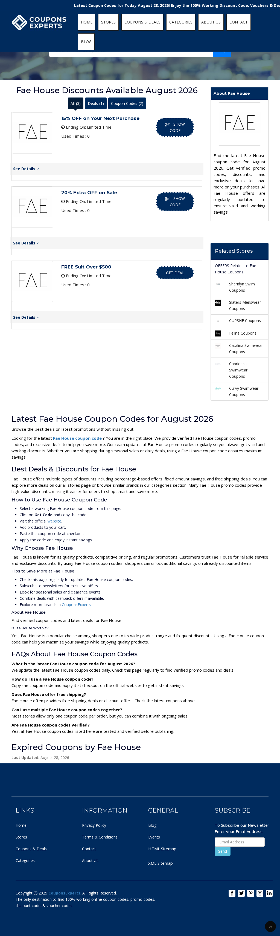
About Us (90, 860)
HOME (86, 22)
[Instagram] (259, 893)
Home (21, 825)
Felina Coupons (242, 333)
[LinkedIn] (269, 893)
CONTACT (238, 22)
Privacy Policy (94, 825)
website (54, 521)
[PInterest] (250, 893)
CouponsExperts (76, 604)
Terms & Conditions (100, 837)
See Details (24, 168)
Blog (152, 825)
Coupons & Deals (31, 848)
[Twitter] (241, 893)
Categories (25, 860)
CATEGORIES (180, 22)
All (76, 103)
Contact (89, 848)
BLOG (86, 41)
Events (154, 837)
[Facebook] (232, 893)
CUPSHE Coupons (245, 320)
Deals (96, 103)
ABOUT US (211, 22)
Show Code (177, 127)
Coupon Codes (127, 103)
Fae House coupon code (78, 438)
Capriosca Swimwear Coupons (238, 370)
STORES (108, 22)
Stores (21, 837)
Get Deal (175, 272)
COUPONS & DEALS (142, 22)
